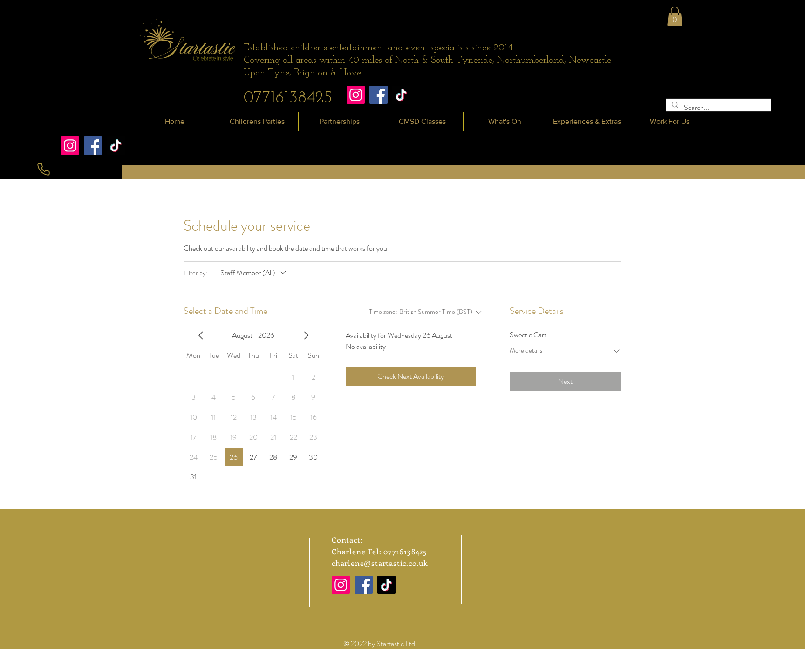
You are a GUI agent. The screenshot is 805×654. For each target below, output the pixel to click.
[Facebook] (378, 95)
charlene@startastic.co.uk (380, 563)
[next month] (306, 335)
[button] (675, 16)
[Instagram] (356, 95)
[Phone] (43, 169)
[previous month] (200, 335)
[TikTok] (401, 95)
